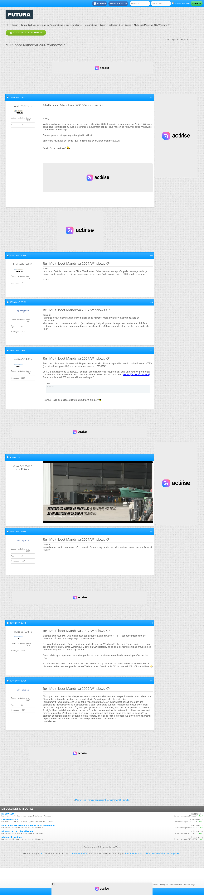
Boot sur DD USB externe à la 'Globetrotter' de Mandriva (28, 825)
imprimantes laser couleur (137, 853)
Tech (42, 853)
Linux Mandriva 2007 (11, 819)
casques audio (158, 853)
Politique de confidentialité (171, 884)
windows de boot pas (11, 837)
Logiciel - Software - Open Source (115, 25)
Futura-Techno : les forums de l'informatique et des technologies (51, 25)
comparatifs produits (78, 853)
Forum (15, 25)
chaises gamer (172, 853)
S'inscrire (100, 3)
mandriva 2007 (8, 813)
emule (126, 800)
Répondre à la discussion (26, 32)
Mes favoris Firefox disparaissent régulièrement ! (98, 800)
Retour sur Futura (118, 3)
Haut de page (189, 884)
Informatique (91, 25)
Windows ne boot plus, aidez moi (17, 831)
